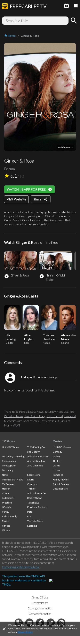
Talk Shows (33, 502)
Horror (6, 488)
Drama (56, 465)
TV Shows (8, 441)
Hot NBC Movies (62, 447)
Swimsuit (53, 421)
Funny (5, 511)
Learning (32, 525)
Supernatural (55, 416)
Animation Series (36, 493)
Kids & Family (9, 516)
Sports (30, 479)
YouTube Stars (35, 520)
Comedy (32, 484)
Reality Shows (34, 497)
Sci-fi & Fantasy (61, 484)
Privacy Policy (25, 632)
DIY (29, 516)
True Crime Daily (34, 416)
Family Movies (61, 479)
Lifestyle (6, 507)
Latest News (35, 411)
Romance (58, 474)
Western (7, 502)
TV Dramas (8, 484)
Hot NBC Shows (10, 447)
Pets (29, 511)
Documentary (60, 488)
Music (5, 520)
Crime (5, 493)
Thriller (31, 488)
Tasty (43, 421)
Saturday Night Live (57, 411)
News (5, 474)
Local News (33, 474)
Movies (57, 441)
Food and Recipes (37, 507)
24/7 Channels (35, 465)
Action (56, 456)
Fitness (6, 525)
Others (6, 530)
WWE (16, 425)
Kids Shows (8, 497)
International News (12, 479)
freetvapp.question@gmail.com (21, 567)
